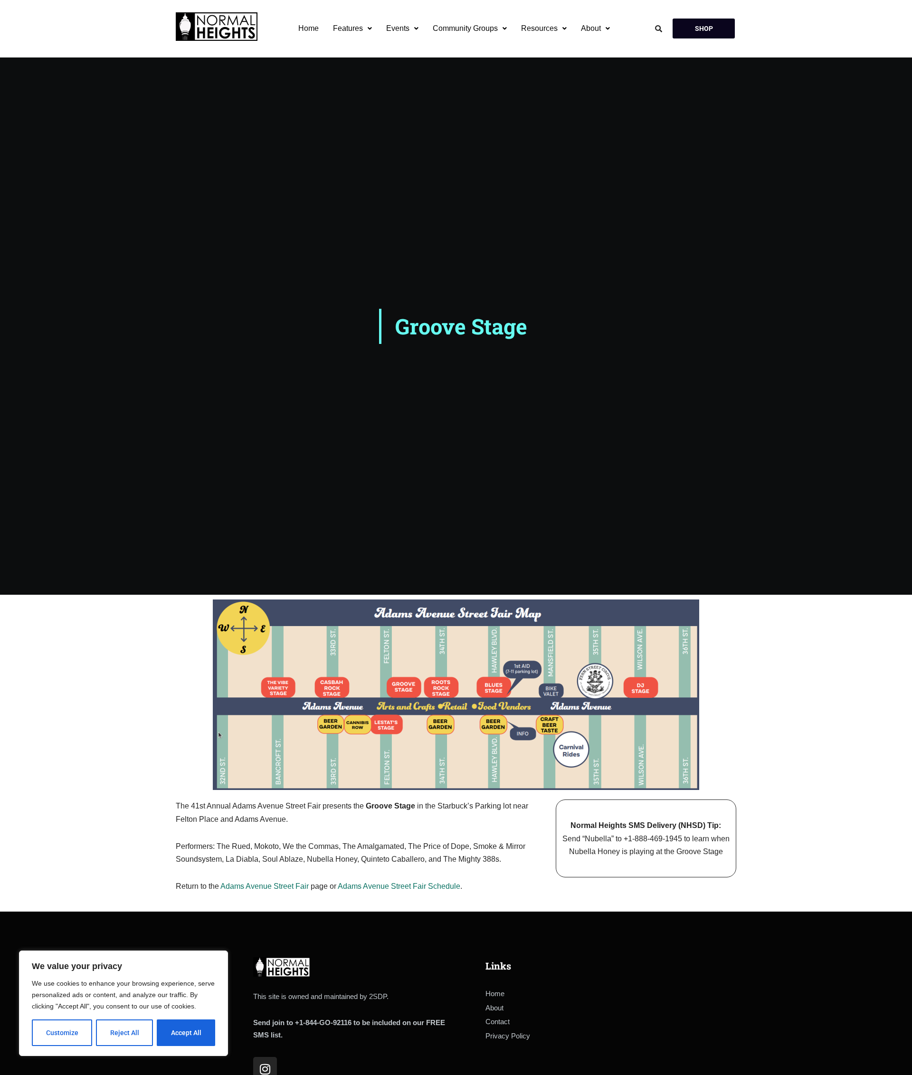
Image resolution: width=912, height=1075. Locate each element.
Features (348, 28)
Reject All (124, 1033)
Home (308, 28)
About (591, 28)
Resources (539, 28)
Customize (62, 1033)
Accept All (186, 1033)
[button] (352, 28)
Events (397, 28)
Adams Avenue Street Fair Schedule (399, 886)
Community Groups (465, 28)
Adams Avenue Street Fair (264, 886)
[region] (123, 1003)
